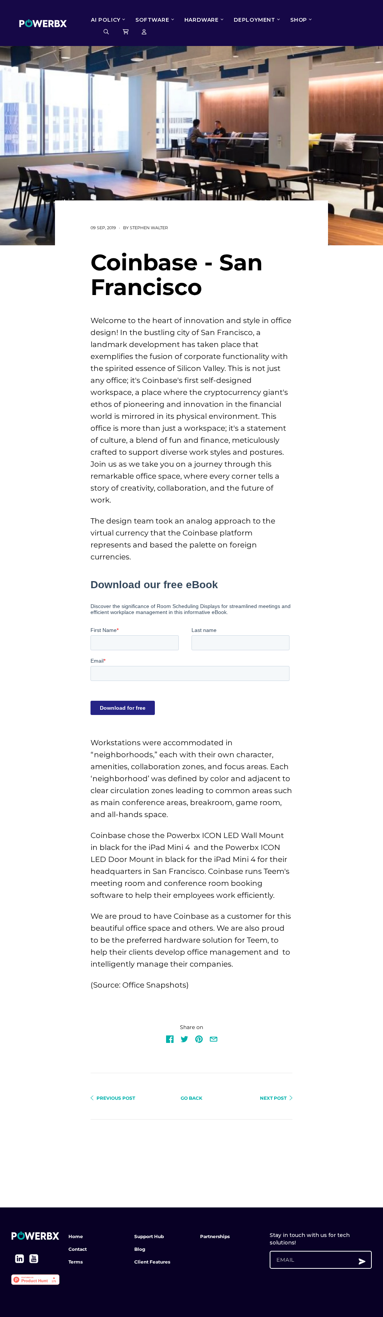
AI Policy (105, 19)
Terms (75, 1262)
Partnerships (215, 1236)
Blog (139, 1249)
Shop (298, 19)
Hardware (201, 19)
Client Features (152, 1262)
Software (152, 19)
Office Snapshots (154, 984)
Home (75, 1236)
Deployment (254, 19)
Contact (77, 1249)
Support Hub (149, 1236)
